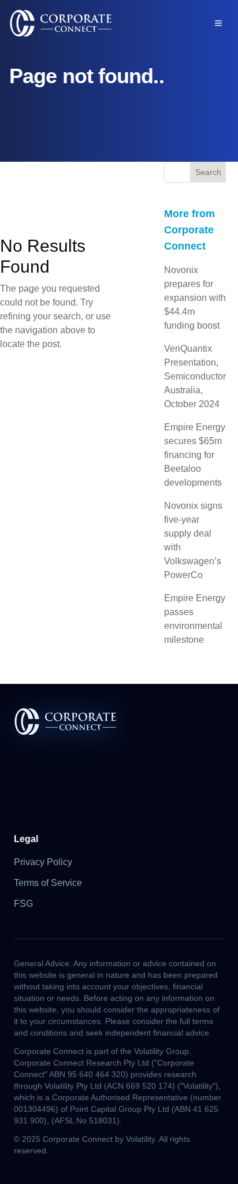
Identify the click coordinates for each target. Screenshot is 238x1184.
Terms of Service (48, 883)
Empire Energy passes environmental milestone (194, 619)
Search (208, 172)
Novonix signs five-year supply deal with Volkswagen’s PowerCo (193, 540)
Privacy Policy (43, 862)
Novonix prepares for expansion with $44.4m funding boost (195, 297)
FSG (23, 904)
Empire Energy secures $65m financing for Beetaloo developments (194, 454)
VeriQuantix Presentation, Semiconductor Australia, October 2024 (195, 376)
